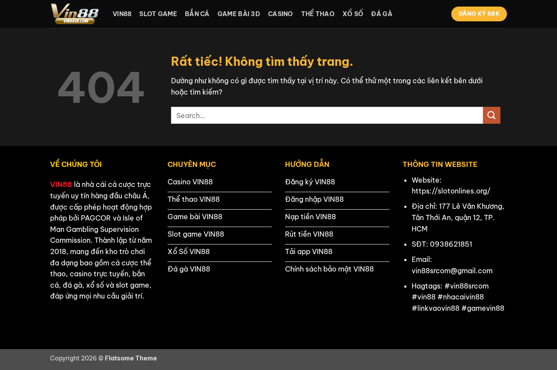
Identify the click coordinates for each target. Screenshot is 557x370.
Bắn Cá (197, 14)
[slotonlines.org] (75, 14)
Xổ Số (352, 14)
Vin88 (122, 14)
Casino (280, 14)
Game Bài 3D (239, 14)
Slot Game (158, 14)
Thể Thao (318, 14)
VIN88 (61, 184)
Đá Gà (381, 14)
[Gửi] (491, 115)
